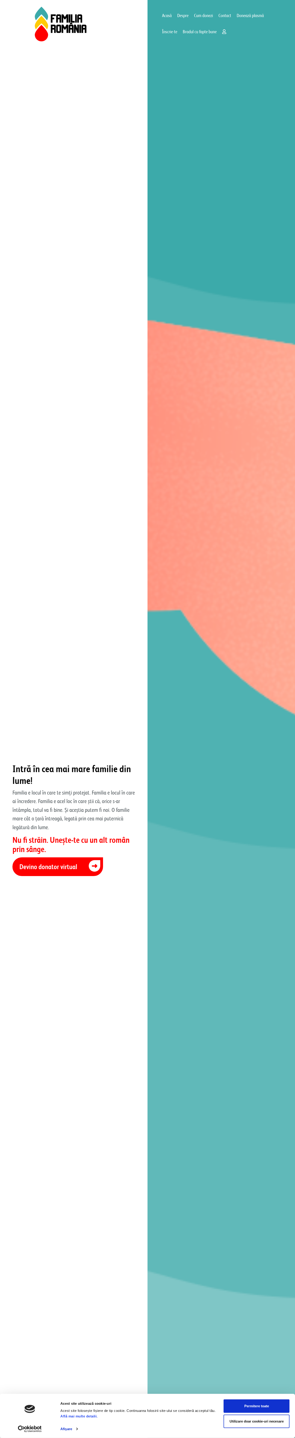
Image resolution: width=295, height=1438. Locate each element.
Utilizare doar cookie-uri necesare (257, 1421)
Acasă (167, 15)
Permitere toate (256, 1406)
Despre (183, 15)
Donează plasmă (250, 15)
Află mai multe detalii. (79, 1416)
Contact (224, 15)
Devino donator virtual (48, 867)
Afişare (66, 1429)
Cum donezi (203, 15)
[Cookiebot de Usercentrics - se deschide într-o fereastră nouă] (30, 1429)
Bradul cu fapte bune (200, 31)
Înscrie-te (169, 31)
